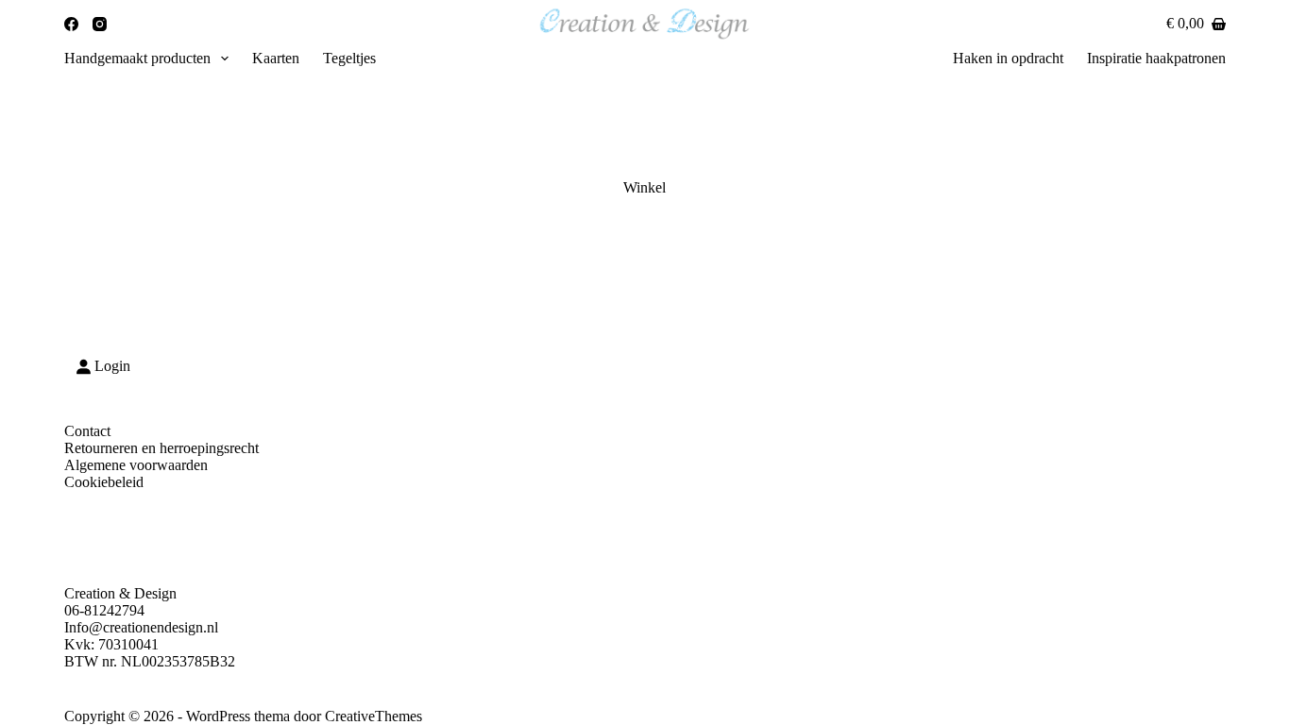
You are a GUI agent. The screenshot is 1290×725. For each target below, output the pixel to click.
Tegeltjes (349, 58)
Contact (87, 431)
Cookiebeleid (104, 482)
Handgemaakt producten (137, 58)
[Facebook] (71, 24)
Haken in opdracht (1008, 58)
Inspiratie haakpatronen (1156, 58)
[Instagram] (100, 24)
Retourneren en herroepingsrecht (161, 448)
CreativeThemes (373, 716)
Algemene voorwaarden (136, 465)
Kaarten (275, 58)
